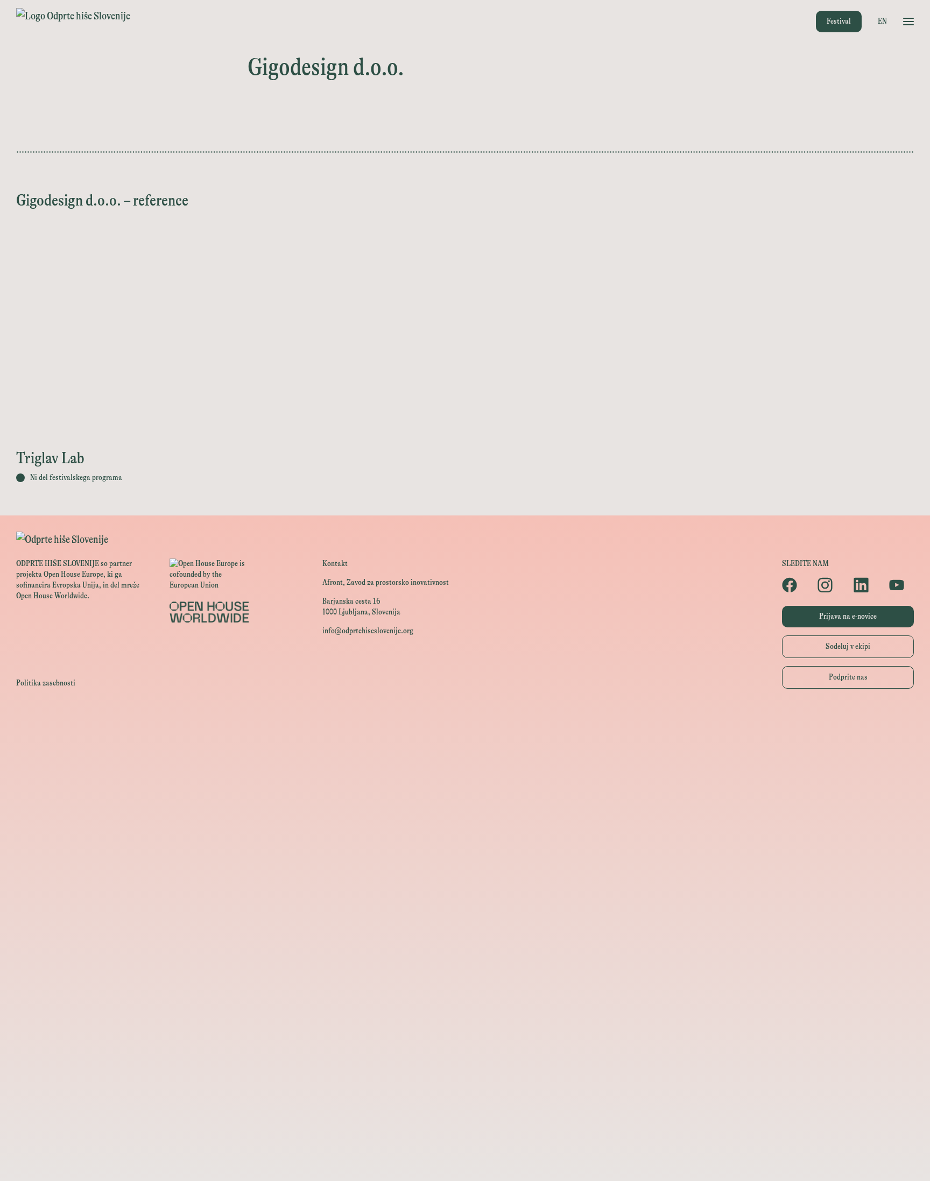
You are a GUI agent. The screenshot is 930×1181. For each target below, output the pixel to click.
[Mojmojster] (465, 1110)
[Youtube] (901, 584)
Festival (839, 21)
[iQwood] (465, 964)
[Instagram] (830, 584)
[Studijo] (465, 1134)
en (882, 21)
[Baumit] (465, 989)
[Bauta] (465, 1085)
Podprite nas (848, 677)
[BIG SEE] (465, 1158)
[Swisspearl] (465, 1013)
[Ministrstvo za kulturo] (465, 771)
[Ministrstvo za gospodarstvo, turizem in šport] (465, 795)
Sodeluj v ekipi (848, 646)
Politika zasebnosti (45, 683)
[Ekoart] (465, 940)
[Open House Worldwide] (465, 746)
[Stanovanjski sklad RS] (465, 916)
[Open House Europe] (465, 722)
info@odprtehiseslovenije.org (367, 630)
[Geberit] (465, 1061)
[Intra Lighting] (465, 843)
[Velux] (465, 867)
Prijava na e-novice (848, 616)
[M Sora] (465, 892)
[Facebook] (794, 584)
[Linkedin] (866, 584)
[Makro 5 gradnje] (465, 1037)
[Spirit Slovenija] (465, 819)
